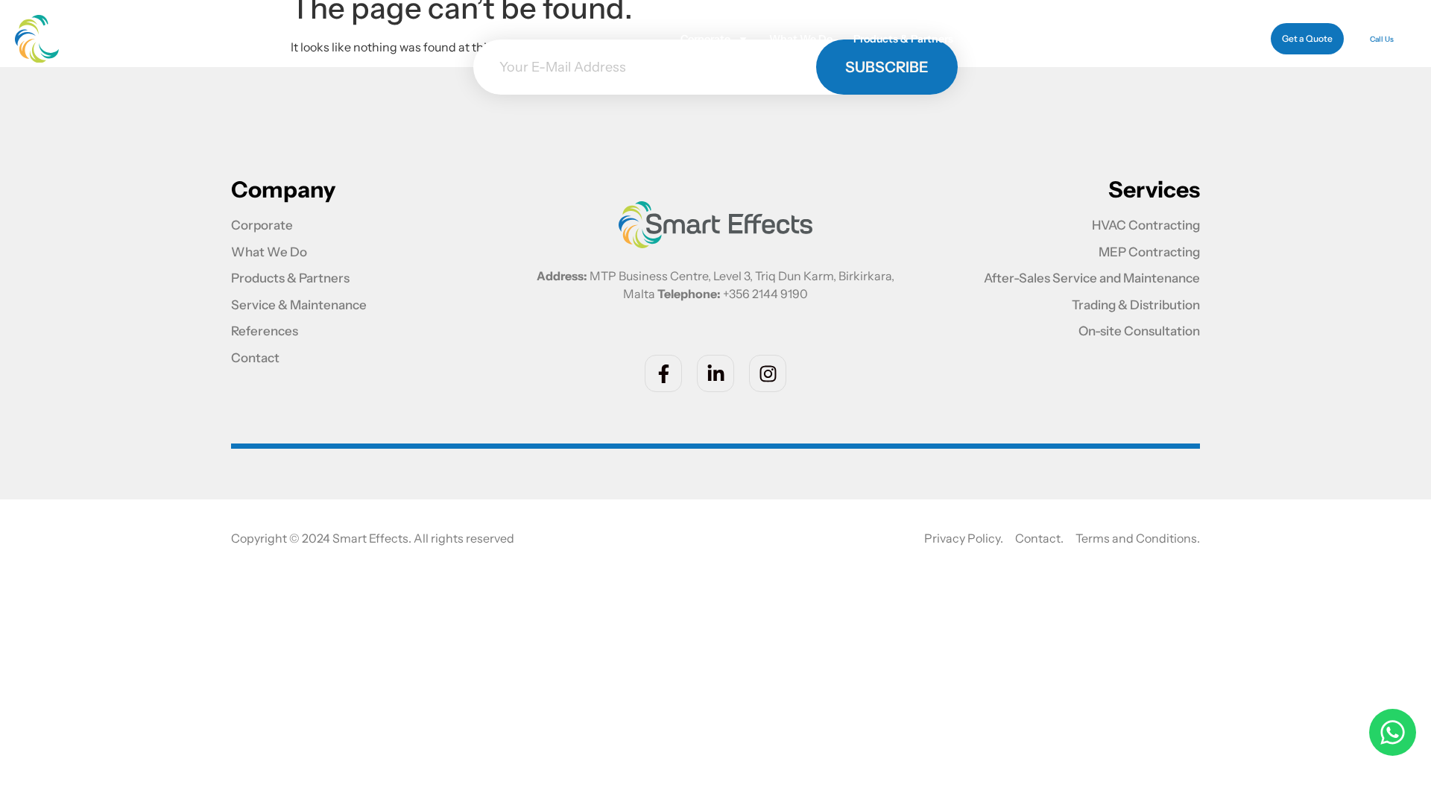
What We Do (801, 38)
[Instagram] (767, 373)
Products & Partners (903, 38)
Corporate (705, 38)
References (1138, 38)
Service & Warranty (1022, 38)
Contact (1207, 38)
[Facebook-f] (663, 373)
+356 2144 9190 (765, 293)
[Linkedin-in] (715, 373)
